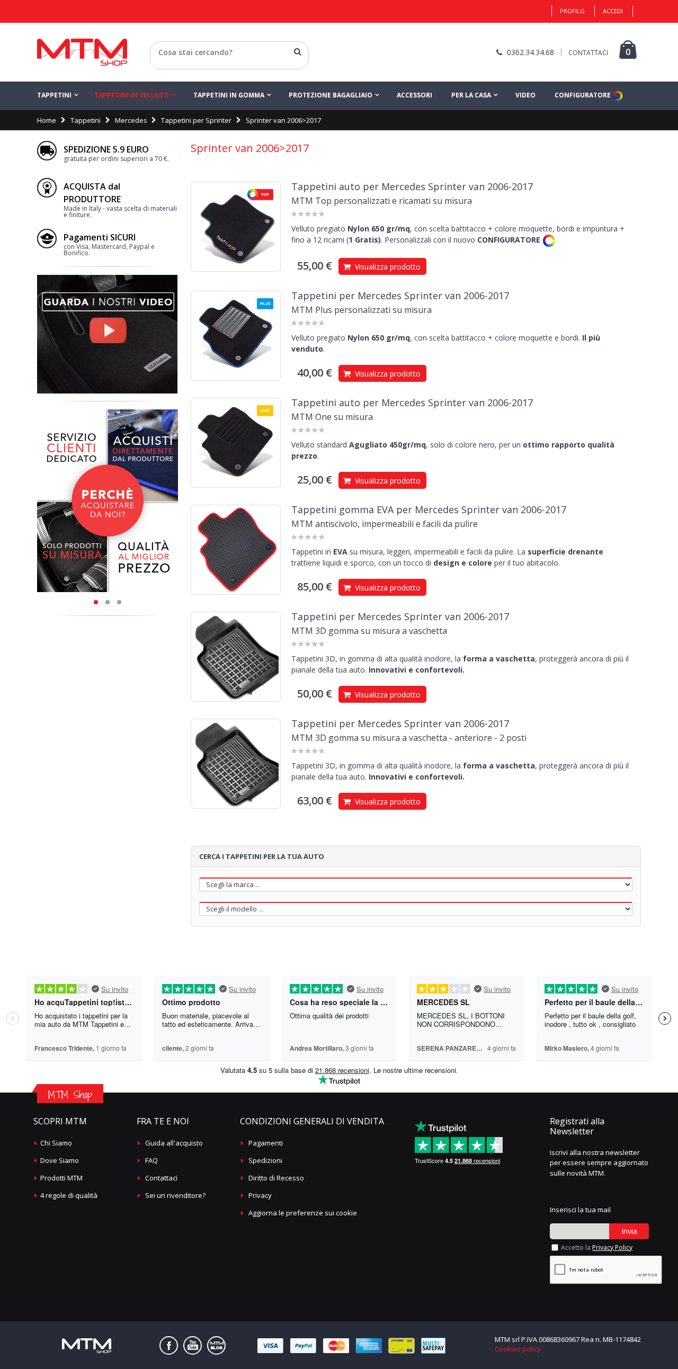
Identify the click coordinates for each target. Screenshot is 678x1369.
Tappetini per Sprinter (196, 120)
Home (46, 120)
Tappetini (54, 95)
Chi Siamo (56, 1143)
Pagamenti (265, 1143)
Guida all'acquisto (174, 1143)
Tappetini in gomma (228, 95)
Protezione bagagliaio (330, 95)
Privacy (260, 1195)
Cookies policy (518, 1349)
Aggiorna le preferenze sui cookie (302, 1213)
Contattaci (161, 1178)
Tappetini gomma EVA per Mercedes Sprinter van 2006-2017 (428, 509)
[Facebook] (168, 1345)
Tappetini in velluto (131, 95)
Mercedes (131, 120)
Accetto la (596, 1247)
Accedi (613, 11)
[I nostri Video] (107, 278)
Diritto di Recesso (276, 1178)
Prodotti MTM (61, 1178)
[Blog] (216, 1345)
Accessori (414, 95)
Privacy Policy (612, 1247)
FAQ (151, 1160)
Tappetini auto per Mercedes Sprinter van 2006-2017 (412, 186)
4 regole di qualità (68, 1195)
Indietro (162, 65)
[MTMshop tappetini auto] (82, 52)
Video (525, 95)
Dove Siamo (59, 1160)
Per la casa (471, 95)
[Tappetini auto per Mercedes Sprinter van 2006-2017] (236, 227)
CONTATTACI (588, 52)
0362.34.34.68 (530, 52)
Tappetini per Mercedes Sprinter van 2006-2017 (400, 295)
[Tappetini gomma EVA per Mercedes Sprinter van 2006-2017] (236, 550)
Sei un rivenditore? (175, 1195)
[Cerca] (297, 52)
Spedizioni (265, 1160)
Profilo (572, 11)
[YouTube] (192, 1345)
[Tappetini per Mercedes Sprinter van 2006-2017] (236, 336)
